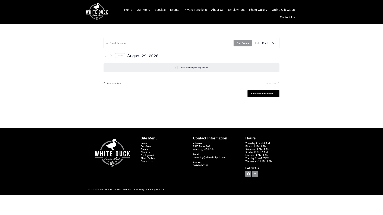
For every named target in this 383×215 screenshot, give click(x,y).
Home (128, 9)
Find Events (243, 43)
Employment (236, 9)
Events (174, 9)
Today (120, 55)
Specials (160, 9)
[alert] (191, 67)
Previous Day (114, 83)
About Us (217, 9)
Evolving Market (155, 189)
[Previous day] (105, 55)
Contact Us (287, 17)
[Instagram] (255, 174)
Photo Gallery (258, 9)
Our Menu (143, 9)
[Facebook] (248, 174)
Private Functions (195, 9)
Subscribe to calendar (262, 93)
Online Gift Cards (283, 9)
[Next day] (111, 55)
